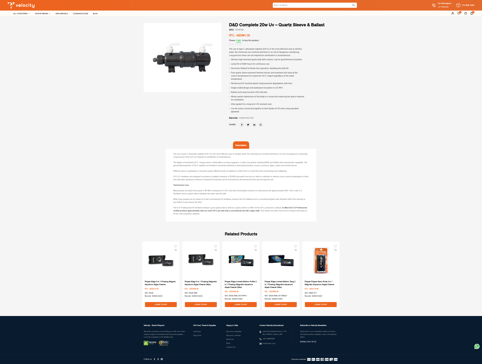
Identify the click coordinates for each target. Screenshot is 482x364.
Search (354, 5)
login (238, 40)
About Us (230, 339)
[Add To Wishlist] (175, 246)
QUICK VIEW (175, 250)
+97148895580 (269, 338)
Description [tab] (241, 145)
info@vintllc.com (269, 343)
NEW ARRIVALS (62, 14)
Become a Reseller (234, 331)
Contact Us (230, 347)
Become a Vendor (233, 335)
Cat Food (197, 331)
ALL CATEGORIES (20, 14)
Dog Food (197, 335)
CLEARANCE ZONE (80, 14)
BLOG (95, 14)
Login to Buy (161, 304)
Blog (228, 343)
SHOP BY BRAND (41, 14)
